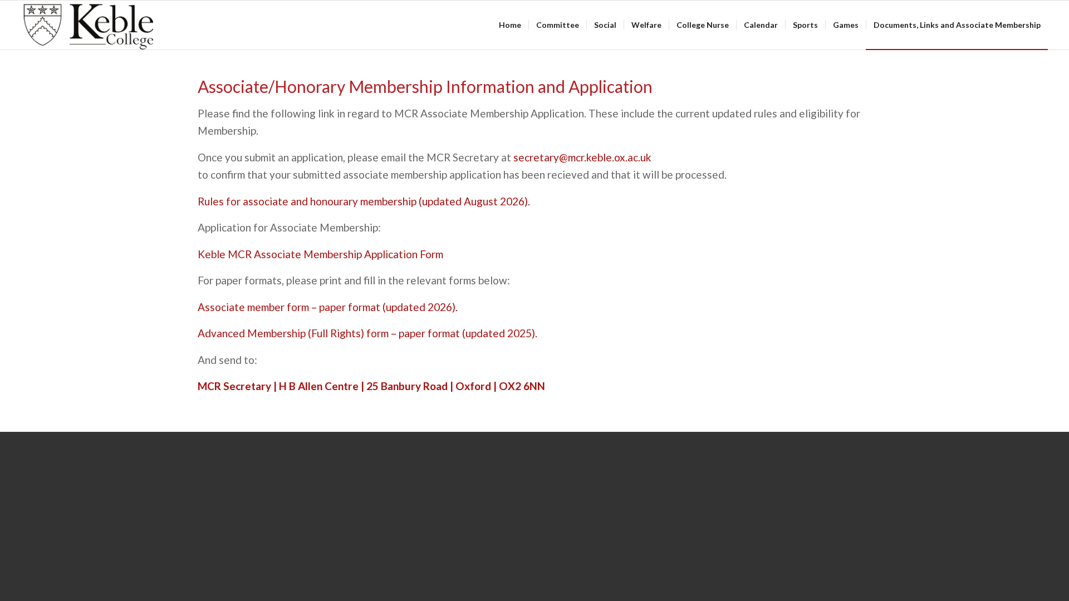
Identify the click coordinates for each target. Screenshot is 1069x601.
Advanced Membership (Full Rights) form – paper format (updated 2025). (367, 333)
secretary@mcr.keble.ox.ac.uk (582, 157)
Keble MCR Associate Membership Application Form (320, 254)
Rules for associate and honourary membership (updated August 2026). (364, 201)
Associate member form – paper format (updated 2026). (328, 306)
